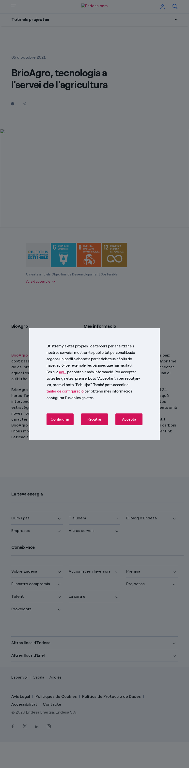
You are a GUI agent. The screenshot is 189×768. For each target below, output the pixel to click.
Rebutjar (94, 419)
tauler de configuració (65, 391)
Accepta (129, 419)
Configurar (60, 419)
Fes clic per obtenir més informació (80, 372)
